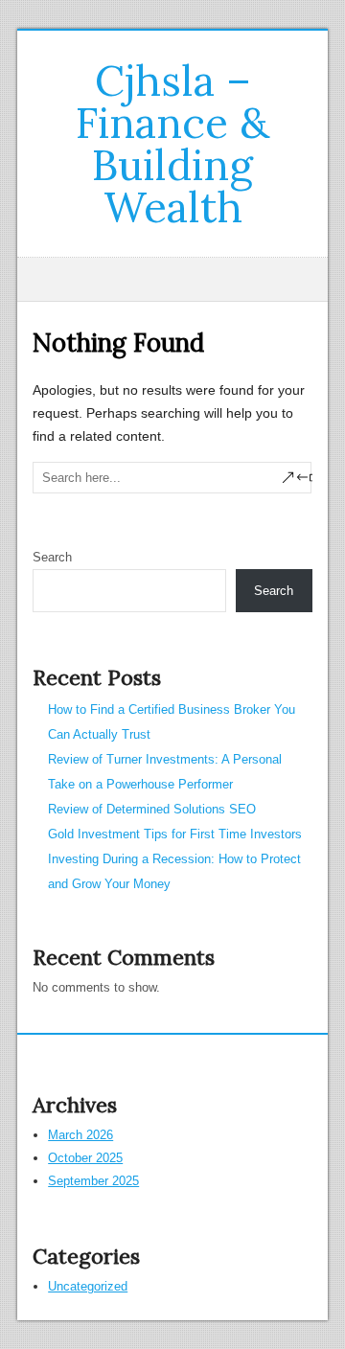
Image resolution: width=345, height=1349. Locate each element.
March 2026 (80, 1135)
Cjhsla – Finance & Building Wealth (172, 144)
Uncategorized (87, 1286)
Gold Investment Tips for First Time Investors (175, 834)
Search (52, 557)
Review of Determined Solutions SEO (152, 809)
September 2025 (93, 1181)
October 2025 (85, 1158)
